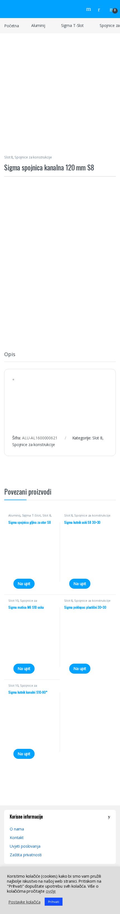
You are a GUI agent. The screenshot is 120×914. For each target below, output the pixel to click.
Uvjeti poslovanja (25, 846)
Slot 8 (8, 157)
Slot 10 (13, 600)
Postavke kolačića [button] (24, 901)
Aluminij (38, 25)
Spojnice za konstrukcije (33, 157)
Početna (11, 25)
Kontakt (17, 837)
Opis (9, 354)
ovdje (51, 890)
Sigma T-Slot (72, 25)
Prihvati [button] (53, 902)
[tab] (9, 357)
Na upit (24, 583)
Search (89, 9)
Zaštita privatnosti (26, 854)
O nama (17, 829)
